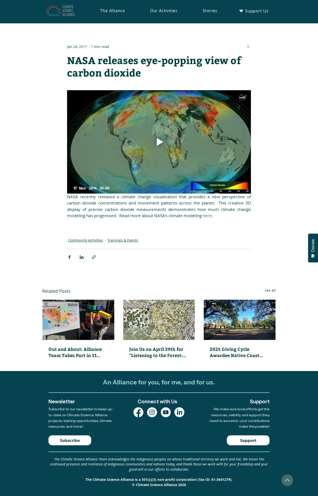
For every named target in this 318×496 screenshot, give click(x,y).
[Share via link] (93, 257)
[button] (112, 10)
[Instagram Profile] (152, 412)
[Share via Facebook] (69, 257)
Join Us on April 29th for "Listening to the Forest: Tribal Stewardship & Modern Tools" (156, 352)
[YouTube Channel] (166, 412)
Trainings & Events (122, 240)
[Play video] (159, 142)
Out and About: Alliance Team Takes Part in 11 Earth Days (75, 352)
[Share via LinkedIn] (81, 257)
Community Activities (85, 240)
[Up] (287, 480)
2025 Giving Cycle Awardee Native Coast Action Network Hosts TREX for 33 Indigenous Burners (236, 352)
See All (270, 290)
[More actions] (248, 46)
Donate (313, 245)
